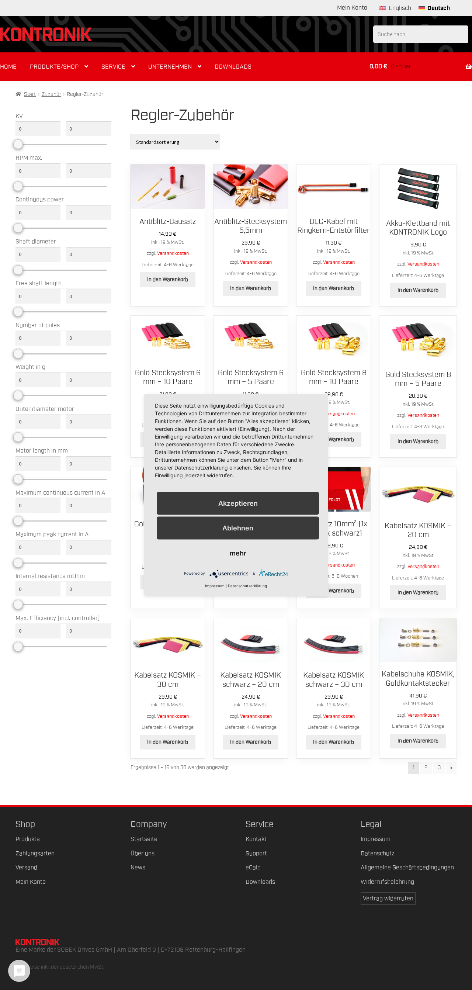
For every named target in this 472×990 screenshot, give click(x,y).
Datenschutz (377, 853)
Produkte (27, 839)
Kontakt (256, 839)
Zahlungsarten (35, 853)
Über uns (143, 853)
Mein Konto (352, 8)
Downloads (233, 67)
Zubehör (51, 94)
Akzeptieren (238, 503)
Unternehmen (170, 67)
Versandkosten (173, 253)
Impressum (376, 839)
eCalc (253, 867)
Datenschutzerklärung (247, 585)
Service (113, 67)
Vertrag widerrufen (388, 898)
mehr (238, 553)
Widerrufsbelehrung (387, 882)
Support (256, 853)
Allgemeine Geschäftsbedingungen (407, 867)
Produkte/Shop (54, 67)
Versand (26, 867)
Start (30, 94)
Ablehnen (237, 528)
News (138, 867)
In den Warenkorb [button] (167, 279)
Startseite (144, 839)
